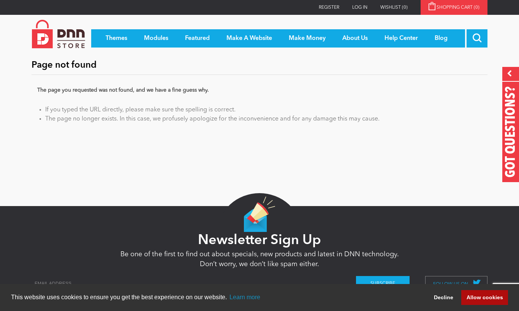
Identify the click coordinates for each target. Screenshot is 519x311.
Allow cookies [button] (485, 297)
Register (329, 7)
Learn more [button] (244, 297)
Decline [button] (443, 297)
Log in (359, 7)
